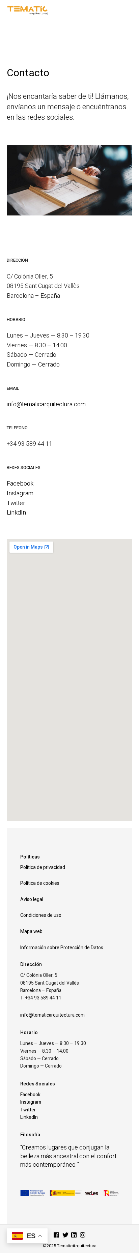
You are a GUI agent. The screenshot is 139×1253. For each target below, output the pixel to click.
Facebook (20, 483)
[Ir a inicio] (49, 10)
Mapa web (31, 931)
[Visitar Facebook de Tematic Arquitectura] (56, 1235)
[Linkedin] (74, 1235)
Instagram (20, 493)
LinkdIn (16, 512)
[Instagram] (82, 1235)
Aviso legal (31, 899)
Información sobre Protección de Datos (61, 947)
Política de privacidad (42, 867)
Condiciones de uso (40, 915)
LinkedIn (29, 1117)
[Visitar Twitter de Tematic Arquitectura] (65, 1235)
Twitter (16, 503)
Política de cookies (39, 883)
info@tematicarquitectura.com (46, 404)
